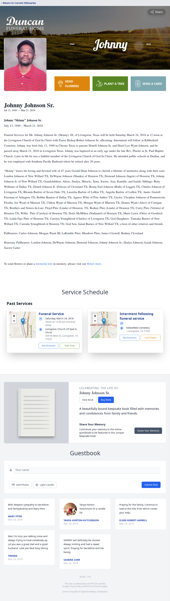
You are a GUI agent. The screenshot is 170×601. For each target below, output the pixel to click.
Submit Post (151, 484)
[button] (23, 321)
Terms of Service (94, 586)
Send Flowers (151, 337)
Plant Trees (70, 345)
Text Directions (48, 345)
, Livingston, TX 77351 (138, 331)
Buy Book (106, 399)
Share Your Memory (148, 430)
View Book (87, 399)
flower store (94, 264)
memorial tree (44, 264)
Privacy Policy (75, 586)
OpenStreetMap (88, 591)
